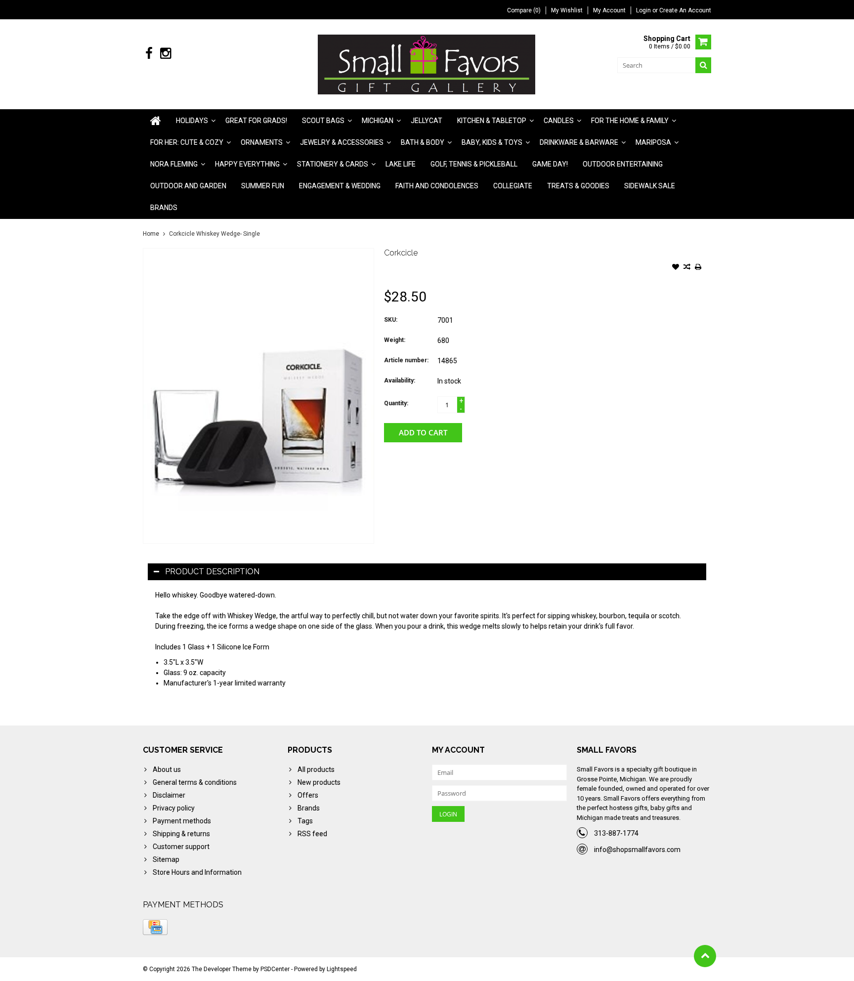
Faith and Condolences (436, 186)
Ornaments (262, 142)
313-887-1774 (616, 833)
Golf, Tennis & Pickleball (473, 164)
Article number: (406, 360)
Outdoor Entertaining (623, 164)
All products (316, 769)
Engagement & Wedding (340, 186)
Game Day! (550, 164)
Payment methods (182, 821)
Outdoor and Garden (188, 186)
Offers (308, 795)
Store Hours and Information (197, 872)
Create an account (685, 10)
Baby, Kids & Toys (492, 142)
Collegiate (512, 186)
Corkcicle (401, 252)
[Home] (156, 120)
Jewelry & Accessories (342, 142)
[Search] (703, 65)
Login (644, 10)
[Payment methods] (155, 927)
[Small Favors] (427, 64)
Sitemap (166, 859)
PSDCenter (275, 969)
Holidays (192, 121)
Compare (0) (524, 10)
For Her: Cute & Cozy (186, 142)
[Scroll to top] (705, 956)
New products (319, 782)
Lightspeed (342, 969)
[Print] (698, 267)
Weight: (394, 340)
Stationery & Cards (332, 164)
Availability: (399, 380)
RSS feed (312, 834)
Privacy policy (174, 808)
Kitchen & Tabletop (491, 121)
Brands (163, 208)
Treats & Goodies (578, 186)
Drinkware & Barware (579, 142)
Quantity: (396, 403)
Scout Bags (323, 121)
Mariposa (653, 142)
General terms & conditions (195, 782)
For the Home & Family (630, 121)
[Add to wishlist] (675, 267)
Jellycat (426, 121)
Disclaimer (169, 795)
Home (151, 233)
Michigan (377, 121)
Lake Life (400, 164)
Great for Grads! (256, 121)
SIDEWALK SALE (649, 186)
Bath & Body (422, 142)
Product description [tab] (212, 571)
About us (167, 769)
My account (609, 10)
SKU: (390, 319)
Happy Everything (247, 164)
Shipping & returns (181, 834)
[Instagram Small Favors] (165, 53)
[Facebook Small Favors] (149, 53)
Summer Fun (262, 186)
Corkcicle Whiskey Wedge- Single (214, 233)
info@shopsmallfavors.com (637, 849)
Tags (305, 821)
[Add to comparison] (687, 267)
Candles (559, 121)
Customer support (181, 847)
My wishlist (567, 10)
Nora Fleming (174, 164)
